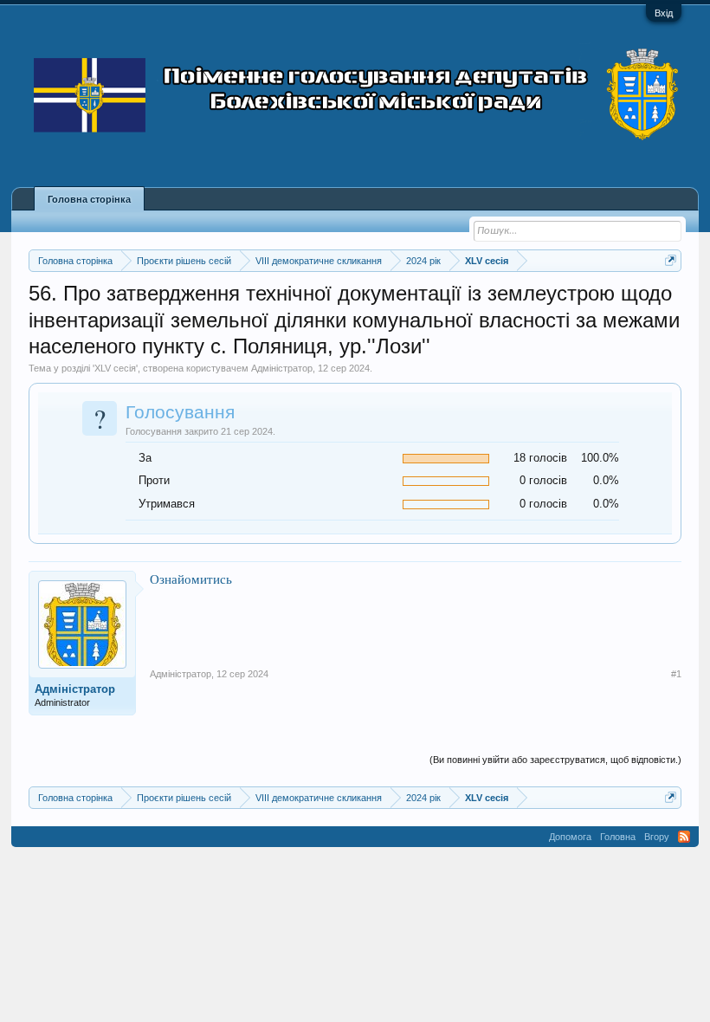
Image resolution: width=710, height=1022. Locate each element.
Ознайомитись (191, 579)
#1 (676, 674)
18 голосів (540, 457)
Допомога (570, 836)
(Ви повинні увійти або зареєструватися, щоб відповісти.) (555, 759)
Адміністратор (282, 368)
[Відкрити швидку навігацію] (670, 260)
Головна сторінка (89, 199)
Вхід (664, 13)
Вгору (656, 836)
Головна (618, 836)
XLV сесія (115, 368)
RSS (684, 837)
